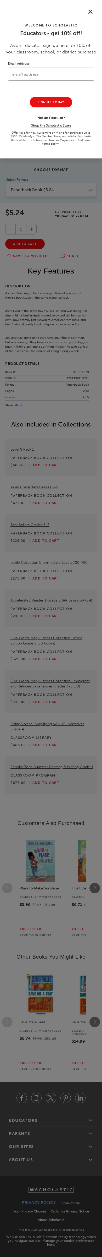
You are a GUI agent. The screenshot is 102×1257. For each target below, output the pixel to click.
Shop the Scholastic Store (51, 125)
